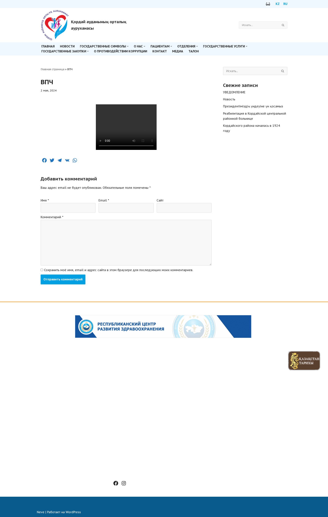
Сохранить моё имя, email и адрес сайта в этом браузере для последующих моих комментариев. (118, 270)
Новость (229, 99)
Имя (45, 200)
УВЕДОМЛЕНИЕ (234, 92)
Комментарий (52, 217)
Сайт (160, 200)
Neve (40, 512)
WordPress (73, 512)
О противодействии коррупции (120, 51)
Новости (67, 46)
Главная (48, 46)
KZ (278, 4)
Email (104, 200)
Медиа (177, 51)
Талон (193, 51)
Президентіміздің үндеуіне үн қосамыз (253, 106)
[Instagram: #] (124, 483)
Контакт (159, 51)
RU (285, 4)
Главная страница (52, 69)
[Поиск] (283, 25)
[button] (128, 46)
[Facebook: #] (116, 483)
